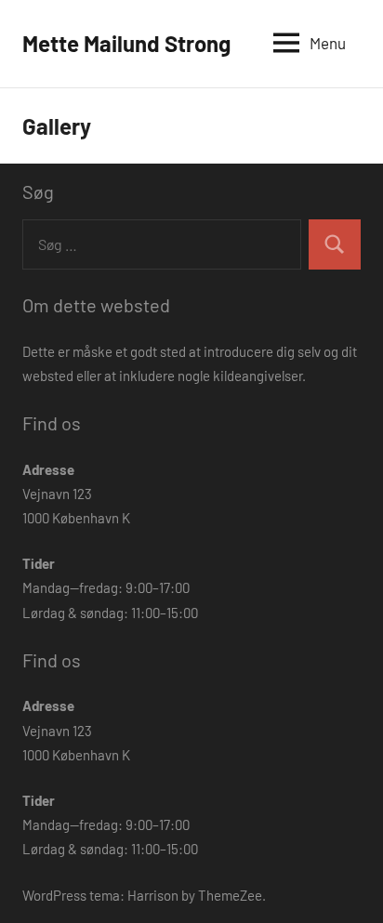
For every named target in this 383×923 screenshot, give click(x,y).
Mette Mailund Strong (126, 43)
